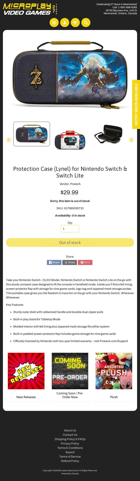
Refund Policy (70, 460)
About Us (70, 430)
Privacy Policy (70, 443)
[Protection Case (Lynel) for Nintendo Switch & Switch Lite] (31, 134)
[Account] (64, 22)
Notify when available (136, 104)
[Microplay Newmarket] (30, 9)
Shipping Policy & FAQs (70, 439)
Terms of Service (70, 456)
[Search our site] (85, 22)
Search (70, 452)
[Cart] (75, 22)
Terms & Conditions (70, 447)
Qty (70, 222)
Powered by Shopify (70, 473)
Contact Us (70, 434)
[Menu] (54, 22)
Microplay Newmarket (68, 470)
